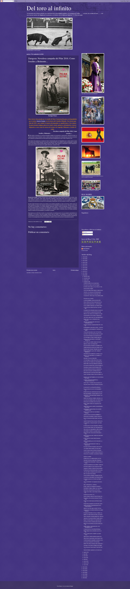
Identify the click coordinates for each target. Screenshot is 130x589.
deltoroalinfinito (86, 248)
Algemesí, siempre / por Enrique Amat (90, 343)
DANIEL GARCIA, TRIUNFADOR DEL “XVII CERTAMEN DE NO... (92, 527)
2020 (84, 267)
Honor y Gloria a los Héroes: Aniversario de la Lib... (93, 302)
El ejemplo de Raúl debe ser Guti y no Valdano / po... (93, 512)
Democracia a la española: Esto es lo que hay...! (92, 401)
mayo (85, 557)
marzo (85, 561)
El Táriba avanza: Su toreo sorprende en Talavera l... (93, 425)
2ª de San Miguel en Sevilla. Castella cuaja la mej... (93, 337)
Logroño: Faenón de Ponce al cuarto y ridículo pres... (93, 421)
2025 (84, 258)
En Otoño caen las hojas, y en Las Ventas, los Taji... (93, 286)
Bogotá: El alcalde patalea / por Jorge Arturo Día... (93, 519)
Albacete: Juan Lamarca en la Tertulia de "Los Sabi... (93, 313)
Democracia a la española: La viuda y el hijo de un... (93, 416)
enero (85, 564)
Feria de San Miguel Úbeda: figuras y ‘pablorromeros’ (93, 290)
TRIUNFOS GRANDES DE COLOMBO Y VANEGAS (93, 464)
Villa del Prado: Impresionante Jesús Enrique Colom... (93, 538)
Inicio (54, 270)
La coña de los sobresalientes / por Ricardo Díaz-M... (93, 477)
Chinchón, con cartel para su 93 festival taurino (92, 292)
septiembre (86, 281)
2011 (84, 574)
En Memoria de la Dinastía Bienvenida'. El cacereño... (93, 470)
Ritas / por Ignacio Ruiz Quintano (90, 473)
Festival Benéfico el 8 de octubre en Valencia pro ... (93, 315)
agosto (85, 552)
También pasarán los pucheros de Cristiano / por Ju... (93, 347)
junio (85, 555)
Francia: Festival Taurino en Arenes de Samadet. (92, 450)
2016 (84, 274)
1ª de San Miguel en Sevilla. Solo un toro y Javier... (93, 360)
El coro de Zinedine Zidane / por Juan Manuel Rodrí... (93, 427)
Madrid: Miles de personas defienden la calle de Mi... (93, 363)
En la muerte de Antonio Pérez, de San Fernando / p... (93, 365)
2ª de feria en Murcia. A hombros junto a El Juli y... (93, 521)
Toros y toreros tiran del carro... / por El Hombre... (93, 303)
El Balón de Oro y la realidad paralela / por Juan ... (93, 458)
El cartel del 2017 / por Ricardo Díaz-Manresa (92, 387)
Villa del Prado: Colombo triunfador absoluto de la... (93, 536)
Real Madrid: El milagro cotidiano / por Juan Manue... (93, 488)
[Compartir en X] (48, 221)
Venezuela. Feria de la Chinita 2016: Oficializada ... (93, 460)
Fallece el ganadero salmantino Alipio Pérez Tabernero (93, 516)
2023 (84, 262)
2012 (84, 572)
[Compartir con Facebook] (49, 221)
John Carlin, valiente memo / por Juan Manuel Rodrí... (93, 317)
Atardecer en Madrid (87, 456)
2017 (84, 273)
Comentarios (85, 234)
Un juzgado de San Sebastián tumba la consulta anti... (93, 310)
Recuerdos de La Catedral (88, 298)
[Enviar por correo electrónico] (45, 221)
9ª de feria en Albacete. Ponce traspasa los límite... (93, 466)
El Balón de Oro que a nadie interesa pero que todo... (93, 391)
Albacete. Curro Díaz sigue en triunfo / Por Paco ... (93, 508)
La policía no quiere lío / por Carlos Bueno (91, 283)
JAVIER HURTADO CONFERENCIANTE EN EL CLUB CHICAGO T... (92, 506)
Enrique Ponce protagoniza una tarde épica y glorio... (93, 503)
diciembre (86, 276)
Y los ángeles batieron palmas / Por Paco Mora (92, 448)
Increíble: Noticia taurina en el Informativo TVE (92, 293)
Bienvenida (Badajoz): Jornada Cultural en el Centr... (93, 393)
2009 (84, 577)
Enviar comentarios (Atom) (37, 272)
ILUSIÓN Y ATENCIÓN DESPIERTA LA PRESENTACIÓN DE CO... (91, 380)
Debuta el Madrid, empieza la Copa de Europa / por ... (93, 496)
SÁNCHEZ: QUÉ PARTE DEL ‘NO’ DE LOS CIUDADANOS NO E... (92, 322)
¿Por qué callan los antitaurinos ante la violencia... (93, 471)
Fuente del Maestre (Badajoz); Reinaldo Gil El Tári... (93, 475)
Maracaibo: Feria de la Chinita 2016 (90, 358)
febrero (85, 562)
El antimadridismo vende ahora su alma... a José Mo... (93, 327)
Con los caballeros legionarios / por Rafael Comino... (93, 305)
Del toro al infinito (49, 8)
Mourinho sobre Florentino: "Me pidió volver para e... (93, 349)
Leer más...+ (69, 133)
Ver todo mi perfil (85, 250)
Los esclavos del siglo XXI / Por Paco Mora (91, 541)
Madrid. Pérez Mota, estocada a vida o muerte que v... (93, 543)
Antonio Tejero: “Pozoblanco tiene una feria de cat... (93, 382)
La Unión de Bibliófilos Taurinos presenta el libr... (92, 300)
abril (85, 559)
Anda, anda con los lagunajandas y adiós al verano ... (93, 429)
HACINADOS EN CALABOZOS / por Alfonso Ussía (93, 353)
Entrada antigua (75, 270)
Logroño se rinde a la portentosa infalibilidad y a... (93, 414)
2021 (84, 265)
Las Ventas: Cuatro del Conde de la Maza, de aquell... (93, 333)
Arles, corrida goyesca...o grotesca (90, 484)
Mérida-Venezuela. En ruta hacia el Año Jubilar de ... (93, 372)
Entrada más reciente (32, 270)
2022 (84, 264)
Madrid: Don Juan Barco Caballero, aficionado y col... (93, 398)
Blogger (71, 586)
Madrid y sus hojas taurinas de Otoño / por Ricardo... (93, 514)
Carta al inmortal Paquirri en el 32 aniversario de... (93, 335)
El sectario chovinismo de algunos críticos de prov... (93, 446)
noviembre (86, 278)
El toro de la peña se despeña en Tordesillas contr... (93, 345)
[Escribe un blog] (46, 221)
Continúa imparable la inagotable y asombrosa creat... (93, 540)
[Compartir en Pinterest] (51, 221)
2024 (84, 260)
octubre (85, 279)
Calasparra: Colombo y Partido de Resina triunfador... (93, 468)
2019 (84, 269)
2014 (84, 568)
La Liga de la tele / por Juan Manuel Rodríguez (92, 529)
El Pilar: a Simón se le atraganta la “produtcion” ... (93, 486)
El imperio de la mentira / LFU (89, 494)
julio (84, 554)
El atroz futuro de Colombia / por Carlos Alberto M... (93, 361)
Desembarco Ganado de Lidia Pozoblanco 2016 (92, 367)
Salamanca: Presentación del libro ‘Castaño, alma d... (93, 518)
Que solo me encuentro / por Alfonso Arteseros (92, 370)
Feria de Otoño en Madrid (88, 288)
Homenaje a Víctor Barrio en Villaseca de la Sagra (93, 545)
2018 (84, 271)
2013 (84, 570)
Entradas (85, 232)
